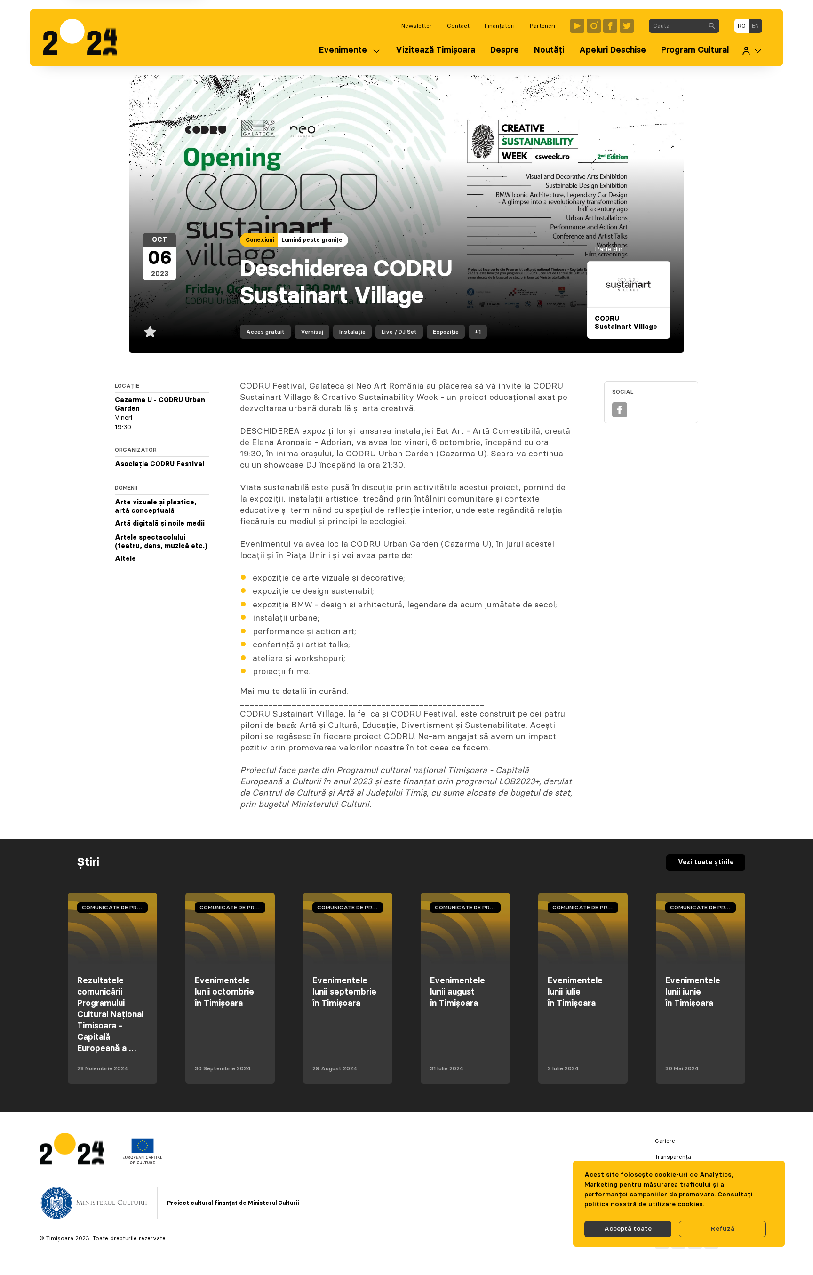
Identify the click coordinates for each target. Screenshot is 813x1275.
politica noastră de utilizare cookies (643, 1204)
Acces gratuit (265, 332)
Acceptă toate (628, 1229)
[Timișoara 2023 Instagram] (594, 26)
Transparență (673, 1157)
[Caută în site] (711, 26)
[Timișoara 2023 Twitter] (627, 26)
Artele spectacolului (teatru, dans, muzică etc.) (161, 542)
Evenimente (343, 50)
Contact (458, 26)
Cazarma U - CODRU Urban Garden (160, 404)
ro (742, 26)
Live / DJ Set (399, 332)
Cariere (665, 1141)
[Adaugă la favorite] (150, 332)
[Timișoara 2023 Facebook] (610, 26)
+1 (478, 332)
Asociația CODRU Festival (159, 464)
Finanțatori (500, 26)
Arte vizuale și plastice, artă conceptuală (156, 506)
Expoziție (446, 332)
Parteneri (542, 26)
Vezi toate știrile (705, 862)
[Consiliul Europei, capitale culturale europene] (142, 1162)
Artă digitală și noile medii (160, 523)
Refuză (722, 1229)
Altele (125, 559)
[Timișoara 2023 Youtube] (577, 26)
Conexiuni (260, 240)
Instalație (352, 332)
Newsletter (416, 26)
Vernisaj (312, 332)
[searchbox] (677, 26)
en (755, 26)
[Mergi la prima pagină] (85, 37)
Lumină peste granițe (312, 240)
